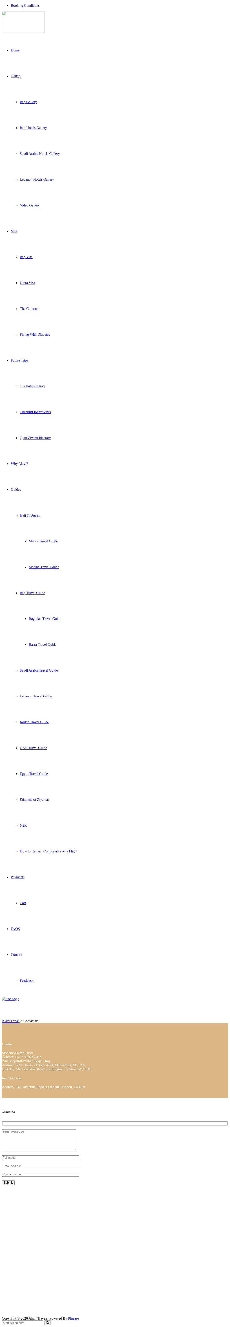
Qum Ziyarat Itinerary (35, 438)
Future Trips (19, 360)
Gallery (16, 76)
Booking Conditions (25, 5)
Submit (8, 1182)
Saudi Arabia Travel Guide (39, 670)
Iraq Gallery (28, 102)
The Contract (29, 309)
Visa (14, 231)
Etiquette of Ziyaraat (34, 799)
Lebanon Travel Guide (36, 696)
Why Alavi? (19, 464)
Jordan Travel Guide (34, 722)
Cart (23, 903)
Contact (16, 954)
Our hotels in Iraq (32, 386)
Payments (17, 877)
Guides (16, 489)
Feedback (26, 980)
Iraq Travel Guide (32, 593)
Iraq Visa (26, 257)
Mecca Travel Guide (43, 541)
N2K (23, 825)
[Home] (10, 999)
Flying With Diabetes (35, 334)
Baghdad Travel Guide (45, 619)
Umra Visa (27, 283)
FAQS (15, 929)
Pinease (73, 1318)
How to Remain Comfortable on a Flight (48, 851)
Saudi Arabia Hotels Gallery (40, 153)
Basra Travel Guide (42, 644)
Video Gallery (30, 205)
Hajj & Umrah (30, 515)
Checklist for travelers (35, 412)
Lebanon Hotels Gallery (37, 179)
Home (15, 50)
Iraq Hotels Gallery (33, 128)
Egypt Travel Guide (34, 774)
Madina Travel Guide (44, 567)
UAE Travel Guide (33, 748)
